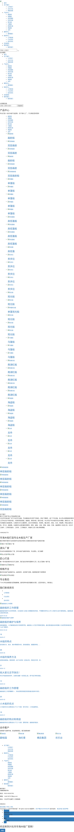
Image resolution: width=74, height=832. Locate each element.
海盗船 (10, 28)
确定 (2, 830)
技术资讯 (10, 41)
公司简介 (10, 7)
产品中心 (6, 12)
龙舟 (9, 30)
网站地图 (2, 807)
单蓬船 (10, 16)
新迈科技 (59, 809)
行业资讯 (10, 39)
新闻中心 (6, 35)
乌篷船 (10, 24)
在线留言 (6, 43)
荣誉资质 (10, 11)
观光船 (10, 22)
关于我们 (6, 5)
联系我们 (6, 45)
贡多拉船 (10, 20)
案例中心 (6, 32)
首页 (5, 3)
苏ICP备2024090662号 (43, 809)
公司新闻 (10, 37)
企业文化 (10, 9)
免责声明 (65, 809)
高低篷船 (10, 18)
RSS (8, 807)
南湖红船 (10, 26)
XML (11, 807)
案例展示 (10, 34)
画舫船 (10, 14)
